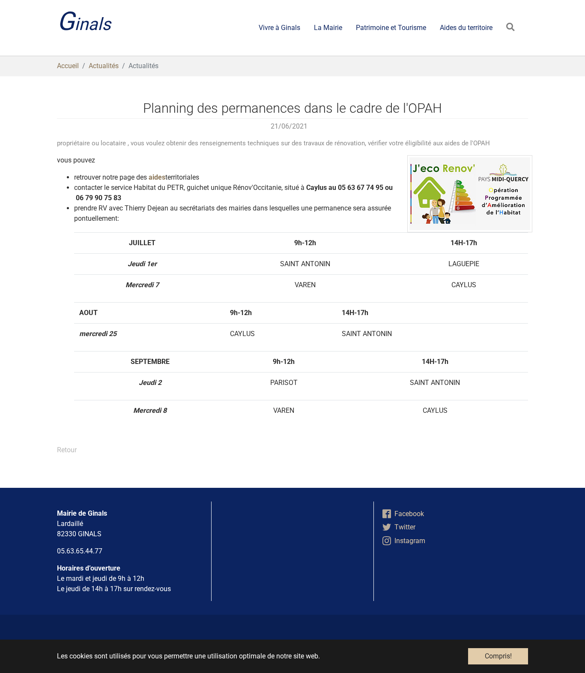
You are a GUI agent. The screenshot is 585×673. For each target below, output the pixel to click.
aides (156, 177)
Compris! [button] (498, 656)
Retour (67, 450)
